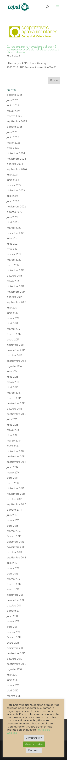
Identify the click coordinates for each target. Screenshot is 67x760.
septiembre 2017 (16, 302)
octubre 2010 (14, 659)
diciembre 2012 (15, 541)
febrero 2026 (14, 116)
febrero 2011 (14, 637)
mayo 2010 (13, 685)
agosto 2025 (15, 127)
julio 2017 (12, 307)
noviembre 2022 (16, 206)
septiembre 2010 (16, 664)
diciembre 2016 (15, 345)
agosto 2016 (14, 366)
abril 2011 (12, 627)
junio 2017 (12, 313)
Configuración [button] (34, 738)
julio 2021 (12, 238)
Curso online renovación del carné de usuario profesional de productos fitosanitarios (33, 49)
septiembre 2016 (16, 361)
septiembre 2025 (17, 121)
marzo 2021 (14, 254)
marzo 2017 (13, 329)
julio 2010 (12, 674)
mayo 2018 (13, 281)
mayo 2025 (13, 142)
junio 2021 (12, 244)
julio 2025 (12, 132)
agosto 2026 (15, 95)
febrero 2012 (14, 584)
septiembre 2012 (16, 557)
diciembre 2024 (16, 153)
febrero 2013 (14, 536)
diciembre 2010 (15, 648)
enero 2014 (13, 483)
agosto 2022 (14, 212)
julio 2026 (12, 100)
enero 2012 (13, 589)
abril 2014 (12, 478)
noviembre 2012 (16, 547)
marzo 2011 (13, 632)
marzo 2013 (14, 531)
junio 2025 (13, 137)
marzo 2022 (14, 228)
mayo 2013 (13, 520)
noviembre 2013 (16, 494)
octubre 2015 (14, 408)
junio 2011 (12, 616)
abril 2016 (12, 387)
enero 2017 (13, 339)
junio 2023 (13, 201)
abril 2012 (12, 573)
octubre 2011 (14, 605)
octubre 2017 (14, 297)
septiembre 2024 (17, 169)
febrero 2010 (14, 696)
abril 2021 (12, 249)
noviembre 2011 (16, 600)
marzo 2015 (14, 440)
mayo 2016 (13, 382)
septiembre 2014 (16, 462)
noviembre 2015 (16, 403)
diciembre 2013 (15, 488)
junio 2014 (12, 467)
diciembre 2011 (15, 595)
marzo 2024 (14, 185)
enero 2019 (13, 265)
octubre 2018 (14, 275)
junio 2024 (13, 180)
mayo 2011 (13, 621)
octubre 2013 (14, 499)
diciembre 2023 (16, 190)
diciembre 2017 (15, 286)
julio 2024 (12, 174)
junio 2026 (13, 105)
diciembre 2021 (15, 233)
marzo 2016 (14, 393)
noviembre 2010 (16, 653)
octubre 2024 (15, 164)
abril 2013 (12, 526)
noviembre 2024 (16, 159)
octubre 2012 (14, 552)
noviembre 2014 (16, 456)
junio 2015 (12, 425)
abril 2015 (12, 435)
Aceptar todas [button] (34, 744)
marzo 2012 (13, 579)
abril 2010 (12, 690)
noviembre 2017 (16, 292)
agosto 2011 (14, 611)
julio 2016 (12, 371)
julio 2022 (12, 217)
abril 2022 (13, 222)
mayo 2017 (13, 318)
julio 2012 (12, 563)
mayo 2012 (13, 568)
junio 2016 (12, 377)
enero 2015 (13, 446)
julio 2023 (12, 196)
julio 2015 (12, 419)
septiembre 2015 (16, 414)
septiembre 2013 (16, 504)
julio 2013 (12, 515)
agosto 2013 (14, 510)
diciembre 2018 (15, 270)
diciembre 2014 (15, 451)
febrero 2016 (14, 398)
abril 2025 (13, 148)
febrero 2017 (14, 334)
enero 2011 (13, 643)
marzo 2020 (14, 260)
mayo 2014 (13, 472)
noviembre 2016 (16, 350)
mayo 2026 (13, 111)
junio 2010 (12, 680)
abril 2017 (12, 323)
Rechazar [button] (34, 750)
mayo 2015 (13, 430)
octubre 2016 (14, 355)
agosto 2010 (14, 669)
